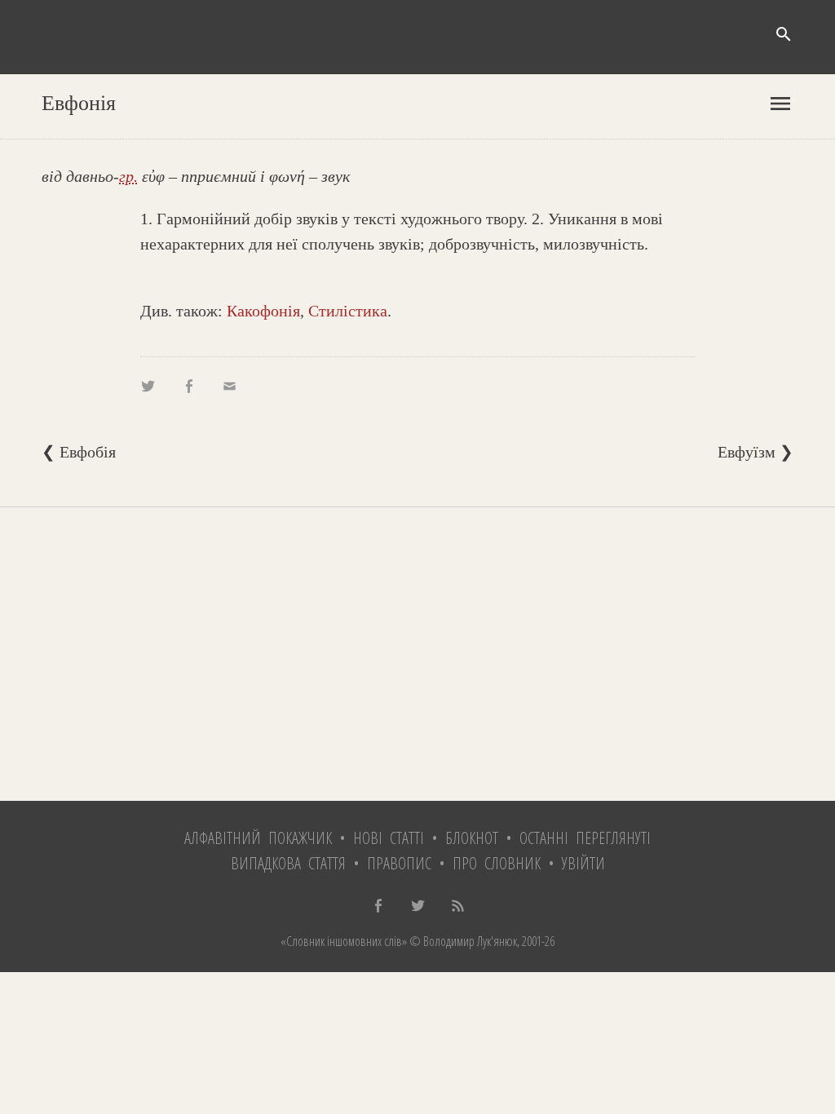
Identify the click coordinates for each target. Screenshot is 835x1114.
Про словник (497, 863)
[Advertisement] (417, 654)
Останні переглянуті (585, 838)
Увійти (583, 863)
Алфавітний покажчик (258, 838)
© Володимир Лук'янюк (462, 941)
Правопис (399, 863)
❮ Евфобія (79, 452)
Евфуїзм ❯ (755, 452)
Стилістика (347, 311)
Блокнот (471, 838)
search (783, 34)
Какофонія (263, 311)
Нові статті (388, 838)
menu (780, 104)
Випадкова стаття (288, 863)
